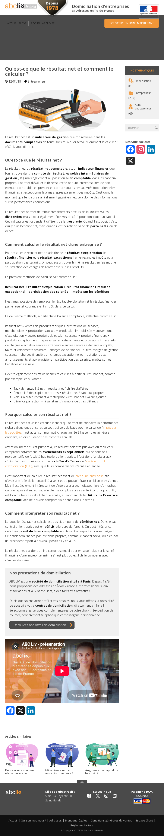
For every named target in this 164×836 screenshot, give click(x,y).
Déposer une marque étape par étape (19, 771)
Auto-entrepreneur (143, 106)
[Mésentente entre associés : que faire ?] (62, 755)
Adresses (55, 820)
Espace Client (144, 820)
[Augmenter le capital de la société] (102, 755)
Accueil (13, 820)
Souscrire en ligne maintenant (132, 23)
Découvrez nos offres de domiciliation (40, 625)
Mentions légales (76, 820)
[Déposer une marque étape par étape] (22, 755)
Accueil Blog (16, 23)
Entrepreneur (37, 81)
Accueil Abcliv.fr (43, 23)
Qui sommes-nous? (33, 820)
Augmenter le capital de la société (101, 771)
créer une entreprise (90, 476)
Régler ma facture (82, 825)
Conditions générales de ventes (111, 820)
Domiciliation (143, 81)
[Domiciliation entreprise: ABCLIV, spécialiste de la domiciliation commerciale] (21, 6)
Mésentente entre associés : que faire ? (59, 771)
